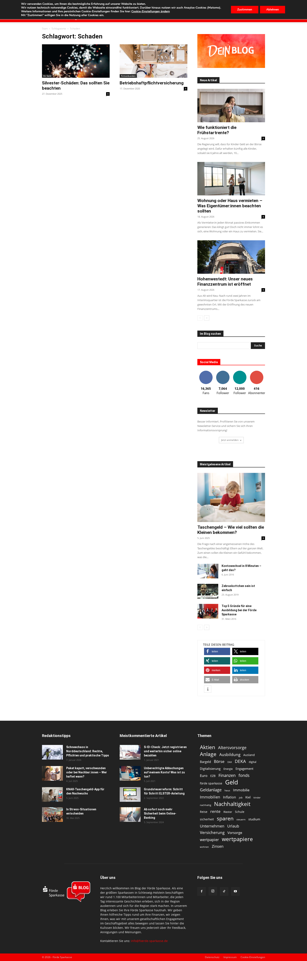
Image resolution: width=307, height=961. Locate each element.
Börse (219, 761)
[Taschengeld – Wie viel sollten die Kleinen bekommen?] (231, 497)
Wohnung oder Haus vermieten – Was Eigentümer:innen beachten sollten (229, 206)
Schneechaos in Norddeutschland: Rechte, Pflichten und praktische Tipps (87, 751)
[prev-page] (200, 318)
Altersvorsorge (232, 747)
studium (254, 819)
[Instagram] (213, 891)
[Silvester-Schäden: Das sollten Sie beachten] (76, 61)
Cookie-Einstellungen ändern (150, 11)
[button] (217, 651)
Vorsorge (234, 832)
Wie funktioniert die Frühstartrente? (216, 130)
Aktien (207, 747)
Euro (203, 775)
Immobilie (241, 790)
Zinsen (217, 846)
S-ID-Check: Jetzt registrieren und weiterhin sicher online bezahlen (165, 751)
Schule (239, 812)
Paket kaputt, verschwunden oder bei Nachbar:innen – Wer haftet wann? (86, 772)
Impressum (230, 957)
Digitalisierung (210, 768)
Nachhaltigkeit (232, 804)
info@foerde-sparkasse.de (149, 941)
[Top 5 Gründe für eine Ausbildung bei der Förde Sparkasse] (207, 611)
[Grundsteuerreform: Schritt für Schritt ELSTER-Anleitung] (130, 794)
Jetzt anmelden (229, 440)
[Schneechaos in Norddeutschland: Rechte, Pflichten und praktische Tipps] (52, 752)
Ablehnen (272, 9)
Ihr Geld (47, 75)
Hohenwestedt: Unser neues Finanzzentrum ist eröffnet (225, 281)
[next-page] (206, 318)
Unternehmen (212, 826)
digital (252, 762)
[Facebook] (201, 891)
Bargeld (205, 762)
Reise (203, 812)
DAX (229, 762)
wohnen (204, 846)
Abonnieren (256, 372)
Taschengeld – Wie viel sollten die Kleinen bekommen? (230, 530)
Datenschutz (212, 957)
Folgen (222, 372)
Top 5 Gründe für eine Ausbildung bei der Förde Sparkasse (239, 610)
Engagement (244, 768)
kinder (257, 797)
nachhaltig (205, 805)
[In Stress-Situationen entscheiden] (52, 814)
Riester (227, 812)
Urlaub (233, 826)
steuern (240, 819)
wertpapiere (237, 839)
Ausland (249, 755)
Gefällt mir (206, 372)
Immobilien (210, 797)
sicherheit (207, 819)
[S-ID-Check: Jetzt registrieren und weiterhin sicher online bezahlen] (130, 752)
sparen (225, 818)
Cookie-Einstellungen (253, 957)
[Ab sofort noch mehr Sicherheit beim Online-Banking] (130, 814)
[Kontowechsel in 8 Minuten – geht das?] (207, 571)
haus (227, 790)
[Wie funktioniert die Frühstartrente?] (231, 105)
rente (215, 811)
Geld (231, 782)
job (240, 797)
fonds (244, 775)
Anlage (208, 754)
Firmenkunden (128, 75)
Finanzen (227, 775)
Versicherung (212, 832)
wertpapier (209, 840)
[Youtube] (235, 891)
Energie (228, 769)
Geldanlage (211, 790)
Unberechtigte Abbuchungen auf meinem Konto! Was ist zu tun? (164, 772)
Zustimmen (244, 9)
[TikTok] (224, 891)
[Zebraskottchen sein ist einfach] (207, 591)
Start (45, 28)
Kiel (248, 797)
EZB (213, 776)
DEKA (240, 761)
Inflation (229, 797)
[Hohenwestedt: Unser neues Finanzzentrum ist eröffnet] (231, 257)
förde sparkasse (211, 783)
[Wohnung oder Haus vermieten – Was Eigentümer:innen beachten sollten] (231, 178)
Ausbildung (229, 754)
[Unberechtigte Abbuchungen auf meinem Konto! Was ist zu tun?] (130, 773)
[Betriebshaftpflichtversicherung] (153, 61)
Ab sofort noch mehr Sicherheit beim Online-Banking (160, 813)
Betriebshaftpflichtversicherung (152, 82)
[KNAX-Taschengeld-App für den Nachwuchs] (52, 794)
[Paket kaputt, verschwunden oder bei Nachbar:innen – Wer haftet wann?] (52, 773)
